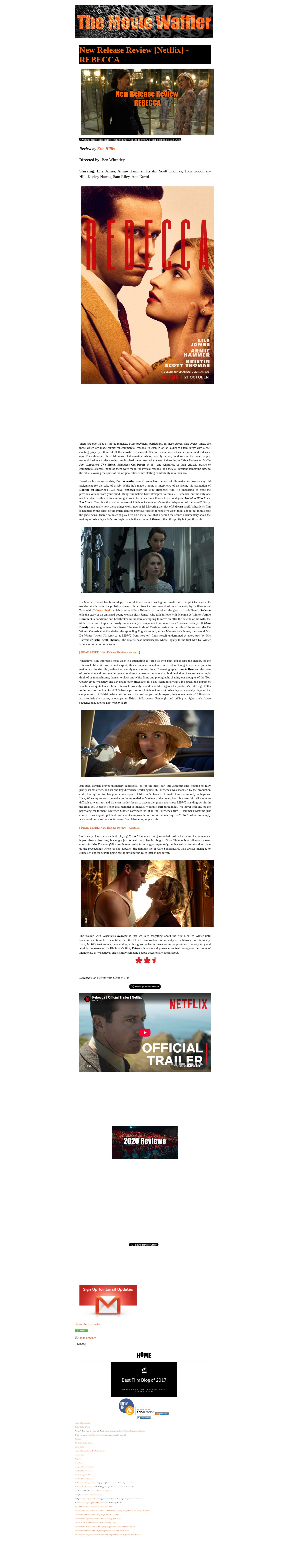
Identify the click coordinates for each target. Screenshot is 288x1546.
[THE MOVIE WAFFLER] (81, 1331)
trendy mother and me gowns (84, 1467)
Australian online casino (96, 1435)
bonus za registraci (104, 1491)
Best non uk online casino (83, 1487)
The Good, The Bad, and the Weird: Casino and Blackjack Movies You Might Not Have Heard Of (107, 1535)
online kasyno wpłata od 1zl (89, 1503)
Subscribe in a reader (88, 1324)
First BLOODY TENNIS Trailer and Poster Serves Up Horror (95, 1523)
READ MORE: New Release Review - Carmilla (110, 827)
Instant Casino (79, 1447)
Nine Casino (79, 1463)
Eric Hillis (106, 148)
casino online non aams (82, 1423)
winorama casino (96, 1495)
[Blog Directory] (162, 1414)
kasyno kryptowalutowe (90, 1499)
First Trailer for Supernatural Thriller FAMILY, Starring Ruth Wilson (98, 1519)
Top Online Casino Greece (83, 1443)
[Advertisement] (145, 410)
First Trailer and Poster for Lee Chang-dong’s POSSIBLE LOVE (96, 1515)
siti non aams (79, 1455)
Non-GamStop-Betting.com (84, 1479)
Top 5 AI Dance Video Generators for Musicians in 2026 (93, 1507)
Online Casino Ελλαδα (82, 1427)
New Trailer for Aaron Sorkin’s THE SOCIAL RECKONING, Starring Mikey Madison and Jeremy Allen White (112, 1511)
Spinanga (78, 1439)
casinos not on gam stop (86, 1483)
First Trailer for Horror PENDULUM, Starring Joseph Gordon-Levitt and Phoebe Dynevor (105, 1527)
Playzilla (78, 1459)
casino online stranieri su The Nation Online (89, 1451)
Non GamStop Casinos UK (84, 1471)
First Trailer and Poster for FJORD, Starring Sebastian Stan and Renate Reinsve (102, 1531)
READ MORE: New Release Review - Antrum (109, 652)
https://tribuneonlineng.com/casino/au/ (132, 1431)
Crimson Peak (101, 610)
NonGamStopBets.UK (82, 1475)
